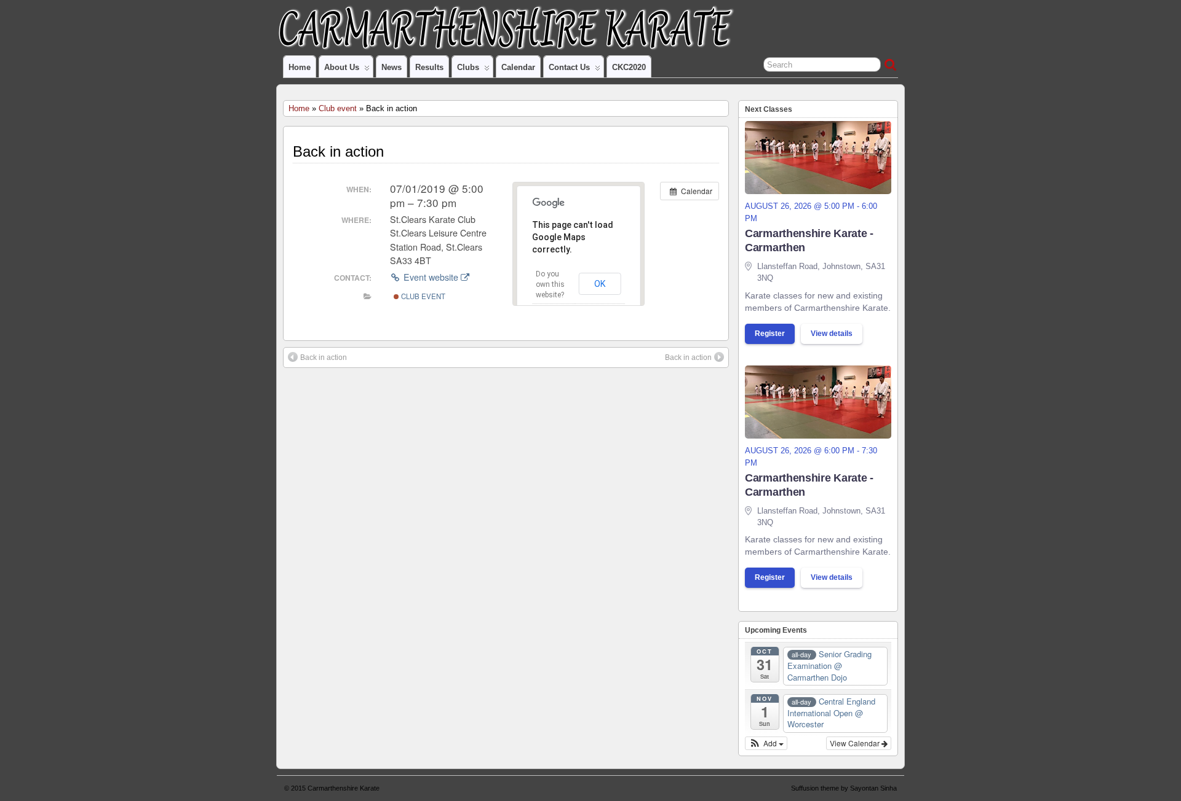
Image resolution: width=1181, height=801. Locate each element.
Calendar (518, 67)
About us (341, 67)
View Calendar (855, 743)
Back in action (323, 357)
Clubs (468, 67)
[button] (766, 743)
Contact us (569, 67)
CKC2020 (629, 67)
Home (299, 67)
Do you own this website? (550, 284)
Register (770, 333)
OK (600, 284)
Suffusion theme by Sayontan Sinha (844, 788)
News (391, 67)
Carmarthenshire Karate (344, 788)
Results (429, 67)
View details (832, 333)
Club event (338, 108)
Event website (431, 277)
